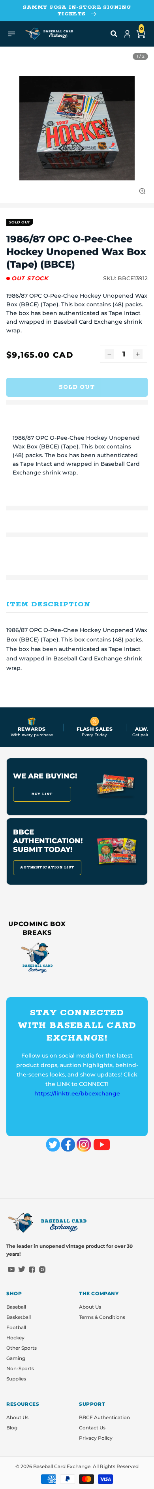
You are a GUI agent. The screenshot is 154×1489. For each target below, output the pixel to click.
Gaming (15, 1358)
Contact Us (92, 1428)
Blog (11, 1428)
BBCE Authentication (104, 1417)
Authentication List (47, 867)
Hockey (15, 1338)
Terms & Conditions (102, 1317)
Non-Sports (20, 1368)
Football (16, 1327)
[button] (114, 34)
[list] (77, 128)
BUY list (42, 794)
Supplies (16, 1379)
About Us (90, 1307)
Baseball (16, 1307)
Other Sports (21, 1348)
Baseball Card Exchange (61, 1466)
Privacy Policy (96, 1438)
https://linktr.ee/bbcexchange (77, 1093)
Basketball (18, 1317)
